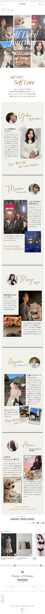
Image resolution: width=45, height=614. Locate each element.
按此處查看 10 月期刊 (15, 519)
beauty (5, 8)
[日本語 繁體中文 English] (22, 609)
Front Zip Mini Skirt (22, 558)
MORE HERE (12, 586)
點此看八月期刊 (31, 519)
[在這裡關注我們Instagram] (33, 523)
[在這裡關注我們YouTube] (38, 523)
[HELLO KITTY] (39, 4)
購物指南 (2, 600)
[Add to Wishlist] (15, 554)
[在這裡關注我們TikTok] (40, 523)
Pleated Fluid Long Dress (7, 558)
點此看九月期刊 (23, 519)
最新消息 (2, 602)
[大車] (43, 4)
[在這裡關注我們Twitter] (35, 523)
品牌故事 (2, 595)
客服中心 (2, 597)
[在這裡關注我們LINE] (43, 523)
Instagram (32, 586)
